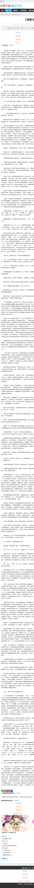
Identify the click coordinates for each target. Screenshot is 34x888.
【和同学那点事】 (6, 852)
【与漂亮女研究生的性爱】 (12, 797)
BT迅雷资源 (23, 10)
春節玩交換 (5, 848)
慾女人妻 (4, 836)
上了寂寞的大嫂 (6, 850)
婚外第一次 (5, 841)
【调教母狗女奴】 (16, 14)
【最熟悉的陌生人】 (7, 855)
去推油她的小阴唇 (6, 838)
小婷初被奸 (5, 843)
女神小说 (16, 24)
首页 (2, 10)
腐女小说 (8, 10)
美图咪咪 (15, 10)
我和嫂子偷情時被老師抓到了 (9, 845)
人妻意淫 (11, 45)
